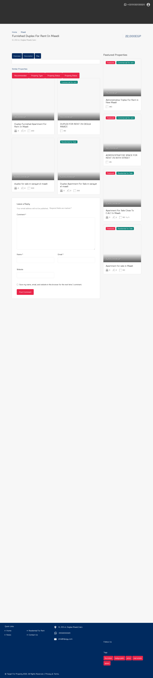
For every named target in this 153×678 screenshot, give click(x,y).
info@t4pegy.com (65, 639)
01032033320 (64, 633)
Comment (21, 214)
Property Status (53, 75)
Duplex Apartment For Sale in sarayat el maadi (78, 185)
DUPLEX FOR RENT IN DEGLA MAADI (75, 125)
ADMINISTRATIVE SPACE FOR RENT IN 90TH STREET (121, 156)
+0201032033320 (136, 4)
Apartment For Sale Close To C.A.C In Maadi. (120, 211)
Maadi (23, 32)
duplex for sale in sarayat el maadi (30, 183)
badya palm (119, 658)
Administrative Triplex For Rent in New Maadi (122, 101)
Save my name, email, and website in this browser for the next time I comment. (50, 284)
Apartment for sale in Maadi (119, 265)
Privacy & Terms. (52, 674)
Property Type (37, 75)
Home (14, 32)
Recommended (20, 75)
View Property (32, 112)
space (107, 663)
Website (20, 269)
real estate (138, 658)
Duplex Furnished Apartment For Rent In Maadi (30, 125)
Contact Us (33, 635)
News (8, 635)
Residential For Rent (36, 631)
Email (60, 254)
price (129, 658)
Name (20, 254)
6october (108, 658)
